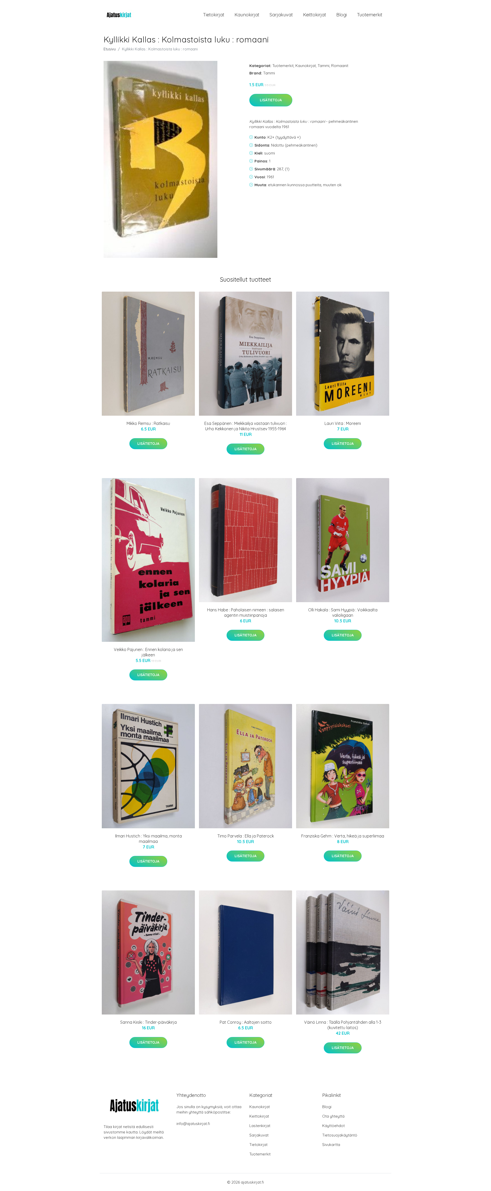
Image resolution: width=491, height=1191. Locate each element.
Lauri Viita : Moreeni (343, 423)
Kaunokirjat (247, 15)
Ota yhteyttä (333, 1116)
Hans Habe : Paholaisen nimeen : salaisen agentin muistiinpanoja (245, 612)
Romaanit (339, 65)
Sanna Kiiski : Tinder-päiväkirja (148, 1022)
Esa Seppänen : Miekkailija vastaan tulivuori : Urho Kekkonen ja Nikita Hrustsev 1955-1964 (245, 426)
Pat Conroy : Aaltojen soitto (246, 1022)
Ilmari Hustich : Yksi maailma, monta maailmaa (148, 838)
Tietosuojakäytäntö (339, 1135)
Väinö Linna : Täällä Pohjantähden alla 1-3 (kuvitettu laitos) (342, 1025)
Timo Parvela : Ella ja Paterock (245, 836)
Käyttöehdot (333, 1125)
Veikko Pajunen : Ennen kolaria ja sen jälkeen (148, 652)
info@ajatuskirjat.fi (193, 1123)
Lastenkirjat (259, 1125)
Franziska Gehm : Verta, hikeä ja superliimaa (342, 836)
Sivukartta (331, 1144)
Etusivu (110, 49)
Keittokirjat (314, 15)
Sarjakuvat (281, 15)
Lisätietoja (271, 100)
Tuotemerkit (369, 15)
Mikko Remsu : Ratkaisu (148, 423)
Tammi (323, 65)
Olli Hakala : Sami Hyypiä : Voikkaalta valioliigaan (342, 612)
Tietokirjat (213, 15)
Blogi (341, 15)
